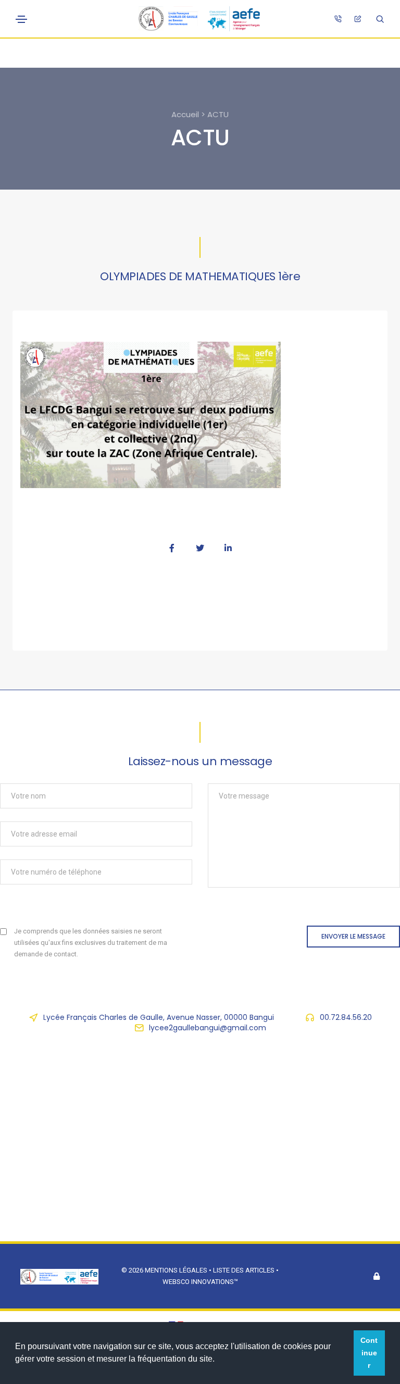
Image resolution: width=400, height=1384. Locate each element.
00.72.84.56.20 (346, 1017)
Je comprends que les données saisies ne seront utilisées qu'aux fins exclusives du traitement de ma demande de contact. (90, 942)
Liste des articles (244, 1270)
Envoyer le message (353, 936)
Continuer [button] (369, 1352)
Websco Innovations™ (200, 1282)
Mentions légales (176, 1270)
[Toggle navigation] (21, 19)
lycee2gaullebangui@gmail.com (207, 1028)
